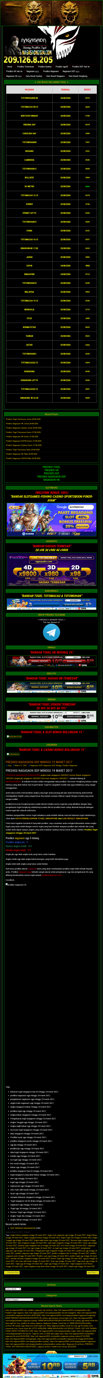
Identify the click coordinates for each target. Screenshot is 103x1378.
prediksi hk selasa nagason (31, 1323)
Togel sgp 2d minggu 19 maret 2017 (29, 1264)
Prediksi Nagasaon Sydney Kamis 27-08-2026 (24, 445)
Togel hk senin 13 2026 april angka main (47, 1334)
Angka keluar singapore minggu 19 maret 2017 (28, 1235)
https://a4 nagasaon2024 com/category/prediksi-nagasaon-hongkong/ (68, 1315)
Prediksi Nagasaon (51, 71)
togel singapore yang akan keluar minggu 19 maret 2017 (45, 1266)
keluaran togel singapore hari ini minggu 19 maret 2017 (39, 1246)
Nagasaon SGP (69, 71)
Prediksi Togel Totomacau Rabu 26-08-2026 (23, 450)
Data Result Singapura (55, 76)
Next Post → (93, 1273)
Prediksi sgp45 (62, 66)
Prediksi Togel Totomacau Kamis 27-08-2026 (23, 432)
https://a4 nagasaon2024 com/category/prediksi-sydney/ (27, 1341)
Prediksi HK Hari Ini (14, 71)
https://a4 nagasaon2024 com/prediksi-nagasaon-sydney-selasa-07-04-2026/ (60, 1336)
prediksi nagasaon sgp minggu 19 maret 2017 (33, 1253)
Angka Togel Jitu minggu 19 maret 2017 (76, 1238)
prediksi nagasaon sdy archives (40, 1310)
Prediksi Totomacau (25, 66)
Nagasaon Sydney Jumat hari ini (56, 1323)
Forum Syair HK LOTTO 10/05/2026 (32, 1328)
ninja (9, 765)
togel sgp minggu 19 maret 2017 (56, 1264)
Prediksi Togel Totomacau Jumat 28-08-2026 (23, 419)
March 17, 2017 (21, 765)
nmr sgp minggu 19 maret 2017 (39, 1248)
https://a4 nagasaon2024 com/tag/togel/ (20, 1339)
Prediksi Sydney (45, 66)
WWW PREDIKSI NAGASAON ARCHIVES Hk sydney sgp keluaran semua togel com (38, 1318)
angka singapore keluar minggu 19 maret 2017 (42, 1238)
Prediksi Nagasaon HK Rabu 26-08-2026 (21, 454)
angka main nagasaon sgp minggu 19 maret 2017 (66, 1235)
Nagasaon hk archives (75, 1344)
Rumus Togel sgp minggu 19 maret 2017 (66, 1259)
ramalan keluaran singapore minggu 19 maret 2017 (30, 1259)
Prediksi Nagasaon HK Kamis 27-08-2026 (22, 437)
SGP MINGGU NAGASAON (22, 1228)
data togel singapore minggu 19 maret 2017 (65, 1243)
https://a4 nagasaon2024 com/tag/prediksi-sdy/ (72, 1310)
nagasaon (20, 838)
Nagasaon (30, 71)
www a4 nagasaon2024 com (16, 1310)
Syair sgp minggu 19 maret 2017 (63, 1261)
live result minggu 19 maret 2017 (74, 1246)
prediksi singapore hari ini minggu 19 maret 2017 (70, 1253)
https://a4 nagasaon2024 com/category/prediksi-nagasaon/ (72, 1341)
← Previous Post (12, 1273)
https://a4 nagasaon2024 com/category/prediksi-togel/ (55, 1331)
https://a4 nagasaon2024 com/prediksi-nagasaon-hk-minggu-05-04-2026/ (65, 1339)
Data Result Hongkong (78, 76)
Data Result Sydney (34, 76)
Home (9, 66)
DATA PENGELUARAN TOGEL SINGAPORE (36, 818)
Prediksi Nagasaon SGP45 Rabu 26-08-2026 (23, 458)
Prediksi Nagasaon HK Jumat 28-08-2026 (22, 424)
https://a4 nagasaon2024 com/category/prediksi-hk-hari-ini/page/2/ (50, 1313)
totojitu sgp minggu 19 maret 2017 (82, 1266)
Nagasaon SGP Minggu (52, 765)
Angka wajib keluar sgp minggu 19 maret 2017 (52, 1240)
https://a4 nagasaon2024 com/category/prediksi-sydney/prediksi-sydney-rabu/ (35, 1344)
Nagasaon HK (11, 76)
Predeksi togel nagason (14, 1313)
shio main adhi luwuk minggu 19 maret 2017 (32, 1261)
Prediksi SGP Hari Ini (81, 66)
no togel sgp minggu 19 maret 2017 (66, 1248)
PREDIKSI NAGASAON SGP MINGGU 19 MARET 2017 (39, 762)
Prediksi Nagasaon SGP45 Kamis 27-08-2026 (23, 441)
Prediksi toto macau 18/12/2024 (63, 1347)
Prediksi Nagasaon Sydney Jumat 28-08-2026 (23, 428)
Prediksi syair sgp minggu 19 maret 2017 (53, 1256)
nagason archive (44, 1347)
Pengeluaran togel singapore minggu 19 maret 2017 (55, 1251)
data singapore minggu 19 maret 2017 (32, 1243)
